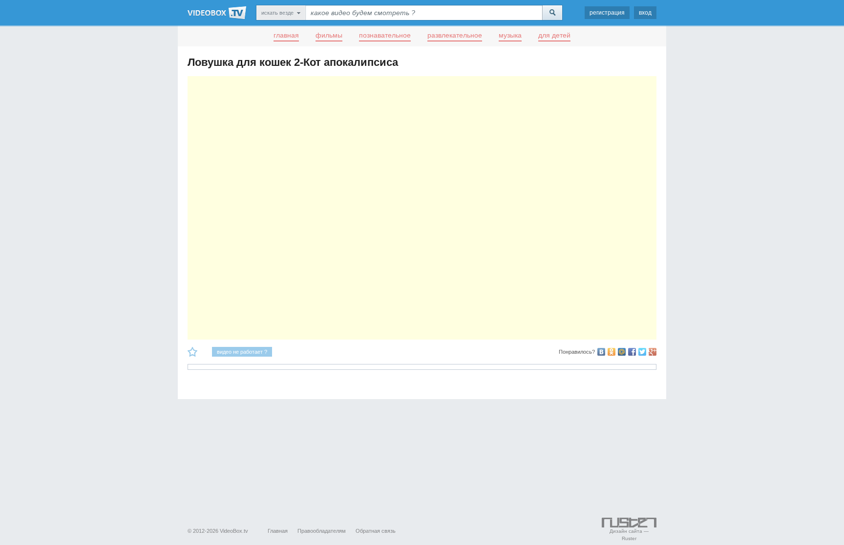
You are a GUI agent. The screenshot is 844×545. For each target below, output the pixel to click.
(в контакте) (601, 352)
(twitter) (642, 352)
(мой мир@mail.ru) (622, 352)
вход (645, 12)
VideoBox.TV (217, 12)
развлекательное (454, 35)
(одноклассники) (611, 352)
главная (286, 35)
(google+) (652, 352)
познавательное (385, 35)
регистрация (607, 12)
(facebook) (632, 352)
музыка (510, 35)
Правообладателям (321, 531)
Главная (278, 531)
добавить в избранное (192, 352)
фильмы (329, 35)
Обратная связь (376, 531)
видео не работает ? (242, 352)
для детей (554, 35)
